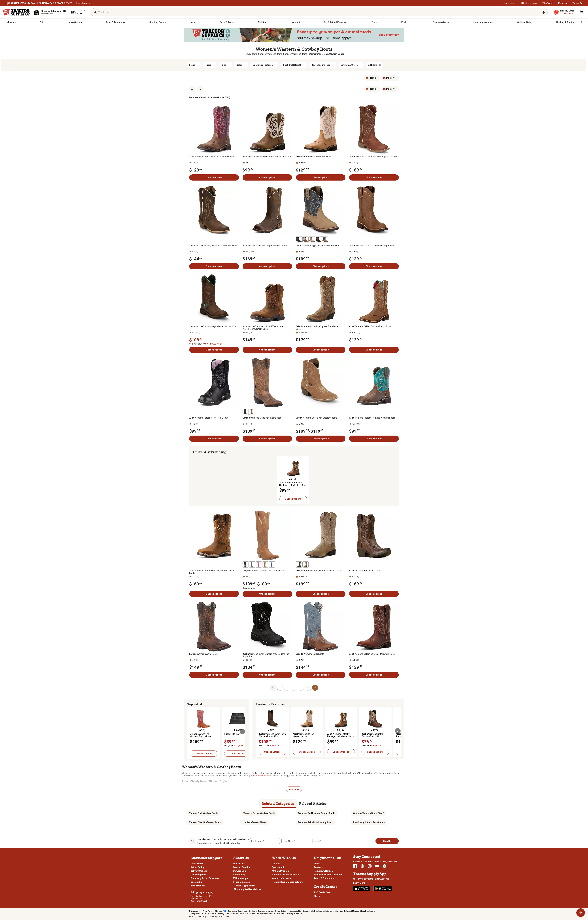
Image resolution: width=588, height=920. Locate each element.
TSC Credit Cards (529, 3)
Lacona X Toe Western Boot (365, 570)
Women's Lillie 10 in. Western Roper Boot (372, 245)
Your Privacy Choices (212, 911)
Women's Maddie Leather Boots (262, 418)
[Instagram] (370, 866)
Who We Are (239, 863)
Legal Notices (281, 911)
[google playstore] (382, 888)
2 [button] (287, 687)
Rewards (318, 867)
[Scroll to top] (580, 912)
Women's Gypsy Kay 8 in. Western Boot (317, 245)
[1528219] (252, 412)
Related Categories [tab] (278, 803)
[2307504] (259, 564)
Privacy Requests (294, 913)
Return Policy (197, 867)
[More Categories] (581, 22)
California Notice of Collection (271, 913)
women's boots (260, 775)
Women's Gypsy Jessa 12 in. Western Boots (213, 245)
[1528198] (246, 412)
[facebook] (355, 866)
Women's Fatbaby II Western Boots (208, 418)
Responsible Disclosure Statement (318, 911)
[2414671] (299, 564)
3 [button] (294, 687)
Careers (276, 863)
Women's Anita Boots (203, 654)
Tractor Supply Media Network (287, 882)
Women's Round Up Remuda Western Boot (319, 570)
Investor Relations (242, 867)
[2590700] (305, 239)
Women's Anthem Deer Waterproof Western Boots (213, 571)
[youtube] (377, 866)
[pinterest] (362, 866)
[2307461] (272, 564)
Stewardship (239, 871)
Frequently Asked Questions (204, 878)
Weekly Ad (577, 3)
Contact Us (196, 882)
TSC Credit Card (322, 892)
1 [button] (280, 687)
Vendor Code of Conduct (245, 913)
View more (294, 789)
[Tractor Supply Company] (16, 12)
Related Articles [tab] (313, 803)
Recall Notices (197, 885)
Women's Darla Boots (310, 654)
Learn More (81, 3)
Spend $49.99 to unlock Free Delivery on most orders (39, 3)
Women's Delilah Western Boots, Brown (370, 326)
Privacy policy (195, 911)
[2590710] (299, 239)
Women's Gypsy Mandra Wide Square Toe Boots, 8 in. (266, 655)
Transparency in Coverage (201, 913)
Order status (510, 3)
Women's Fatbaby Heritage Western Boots (372, 418)
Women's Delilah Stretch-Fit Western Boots (372, 654)
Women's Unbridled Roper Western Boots (265, 245)
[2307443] (265, 564)
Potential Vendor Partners (285, 874)
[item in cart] (582, 12)
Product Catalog (241, 882)
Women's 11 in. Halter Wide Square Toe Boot (373, 156)
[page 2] (315, 687)
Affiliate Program (281, 871)
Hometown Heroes (323, 871)
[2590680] (319, 239)
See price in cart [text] (249, 588)
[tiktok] (384, 866)
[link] (247, 54)
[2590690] (312, 239)
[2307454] (246, 564)
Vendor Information (282, 878)
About (317, 863)
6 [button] (308, 687)
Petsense (562, 3)
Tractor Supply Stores (244, 885)
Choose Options (293, 499)
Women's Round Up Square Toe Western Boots (318, 327)
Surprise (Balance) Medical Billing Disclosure (355, 911)
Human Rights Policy (223, 913)
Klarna (317, 896)
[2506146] (325, 239)
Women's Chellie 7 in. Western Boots (316, 418)
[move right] (392, 479)
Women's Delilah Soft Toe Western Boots (211, 156)
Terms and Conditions (237, 911)
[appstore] (361, 888)
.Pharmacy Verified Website (247, 889)
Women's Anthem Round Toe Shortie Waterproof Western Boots (263, 327)
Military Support (241, 878)
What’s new (547, 3)
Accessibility (295, 911)
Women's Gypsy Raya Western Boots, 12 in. (213, 326)
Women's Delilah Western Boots (314, 156)
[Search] (95, 12)
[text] (326, 54)
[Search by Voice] (543, 12)
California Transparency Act (261, 911)
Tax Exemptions (198, 874)
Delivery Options (198, 871)
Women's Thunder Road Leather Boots (264, 570)
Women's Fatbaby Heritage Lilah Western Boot (267, 156)
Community (239, 874)
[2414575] (305, 564)
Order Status (197, 863)
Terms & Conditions (324, 878)
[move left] (195, 479)
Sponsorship (278, 867)
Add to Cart (238, 753)
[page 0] (272, 687)
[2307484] (252, 564)
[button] (89, 3)
